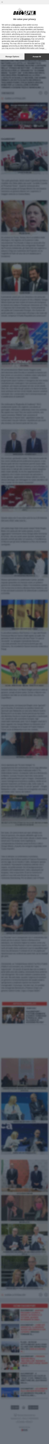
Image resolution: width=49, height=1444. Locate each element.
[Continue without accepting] (2, 2)
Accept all (37, 57)
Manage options (12, 57)
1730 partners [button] (16, 25)
